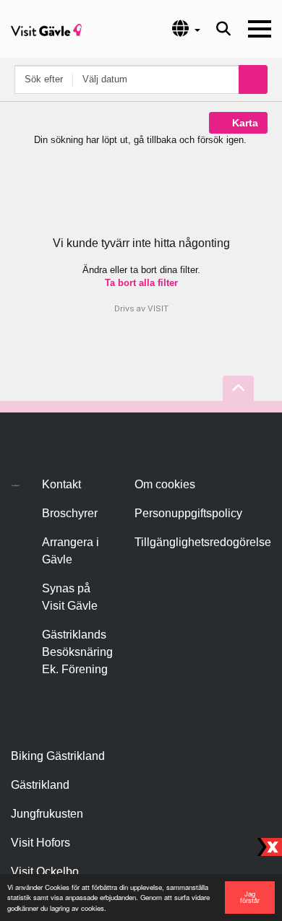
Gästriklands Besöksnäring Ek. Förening (77, 651)
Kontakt (61, 484)
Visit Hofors (40, 842)
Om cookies (164, 484)
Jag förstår (250, 897)
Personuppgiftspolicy (188, 513)
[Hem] (46, 29)
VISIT (158, 308)
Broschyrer (70, 513)
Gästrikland (40, 785)
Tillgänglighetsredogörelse (202, 542)
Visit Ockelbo (45, 871)
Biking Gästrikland (58, 756)
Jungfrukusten (47, 814)
